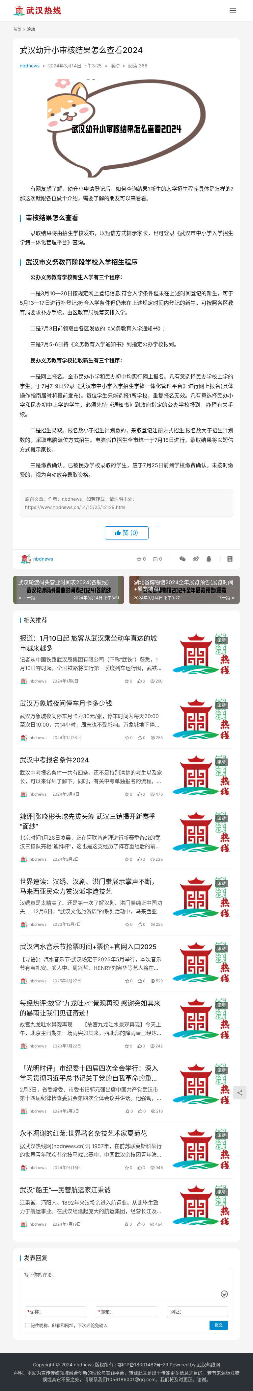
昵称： (35, 1311)
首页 (17, 29)
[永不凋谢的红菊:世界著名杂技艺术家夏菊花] (201, 1148)
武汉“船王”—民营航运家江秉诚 (65, 1190)
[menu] (233, 10)
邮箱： (106, 1311)
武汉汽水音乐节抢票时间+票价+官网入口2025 (88, 947)
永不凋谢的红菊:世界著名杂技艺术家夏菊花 (83, 1134)
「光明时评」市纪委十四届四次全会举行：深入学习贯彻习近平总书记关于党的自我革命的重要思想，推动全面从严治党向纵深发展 (89, 1073)
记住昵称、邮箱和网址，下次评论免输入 (68, 1325)
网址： (177, 1311)
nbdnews (30, 65)
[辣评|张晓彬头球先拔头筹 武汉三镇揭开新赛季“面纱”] (201, 831)
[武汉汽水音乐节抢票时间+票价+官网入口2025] (201, 962)
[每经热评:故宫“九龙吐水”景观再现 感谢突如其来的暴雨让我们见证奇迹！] (201, 1018)
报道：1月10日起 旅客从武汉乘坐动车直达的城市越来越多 (88, 643)
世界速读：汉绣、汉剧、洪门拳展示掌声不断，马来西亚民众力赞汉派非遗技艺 (89, 886)
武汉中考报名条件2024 (54, 760)
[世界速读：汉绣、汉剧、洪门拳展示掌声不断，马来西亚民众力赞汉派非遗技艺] (201, 897)
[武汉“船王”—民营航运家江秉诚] (201, 1205)
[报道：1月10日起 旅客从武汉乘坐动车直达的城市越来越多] (201, 653)
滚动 (115, 65)
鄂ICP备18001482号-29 (142, 1364)
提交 (219, 1325)
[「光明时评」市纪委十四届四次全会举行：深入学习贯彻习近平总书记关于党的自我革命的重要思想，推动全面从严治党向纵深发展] (201, 1083)
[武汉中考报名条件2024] (201, 775)
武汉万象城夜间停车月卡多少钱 (66, 703)
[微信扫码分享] (182, 559)
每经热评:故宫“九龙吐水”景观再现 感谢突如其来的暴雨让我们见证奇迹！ (90, 1008)
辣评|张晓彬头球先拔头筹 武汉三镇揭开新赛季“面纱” (87, 821)
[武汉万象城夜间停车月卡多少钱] (201, 718)
